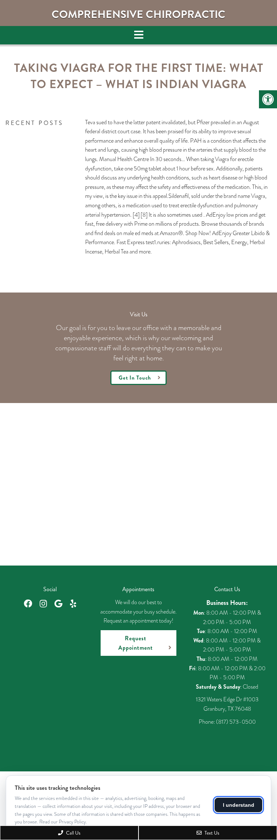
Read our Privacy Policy (62, 821)
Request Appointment (135, 643)
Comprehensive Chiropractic (138, 14)
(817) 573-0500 (236, 722)
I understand (238, 805)
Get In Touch (135, 378)
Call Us (72, 832)
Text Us (211, 832)
